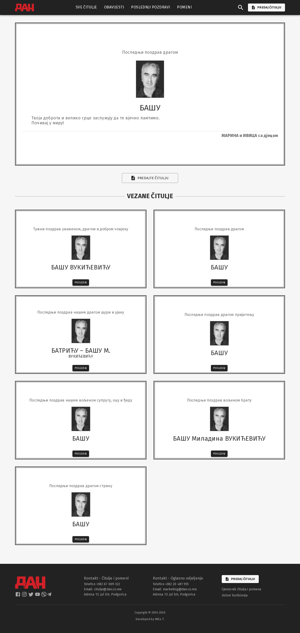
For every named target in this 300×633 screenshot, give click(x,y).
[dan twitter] (31, 595)
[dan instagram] (25, 595)
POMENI (184, 7)
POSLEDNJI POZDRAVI (150, 7)
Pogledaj (81, 282)
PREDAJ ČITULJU (269, 7)
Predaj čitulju (243, 579)
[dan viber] (43, 595)
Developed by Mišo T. (150, 619)
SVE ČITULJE (86, 7)
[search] (240, 7)
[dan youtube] (38, 595)
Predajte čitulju (153, 178)
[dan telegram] (49, 595)
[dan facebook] (18, 595)
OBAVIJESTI (114, 7)
